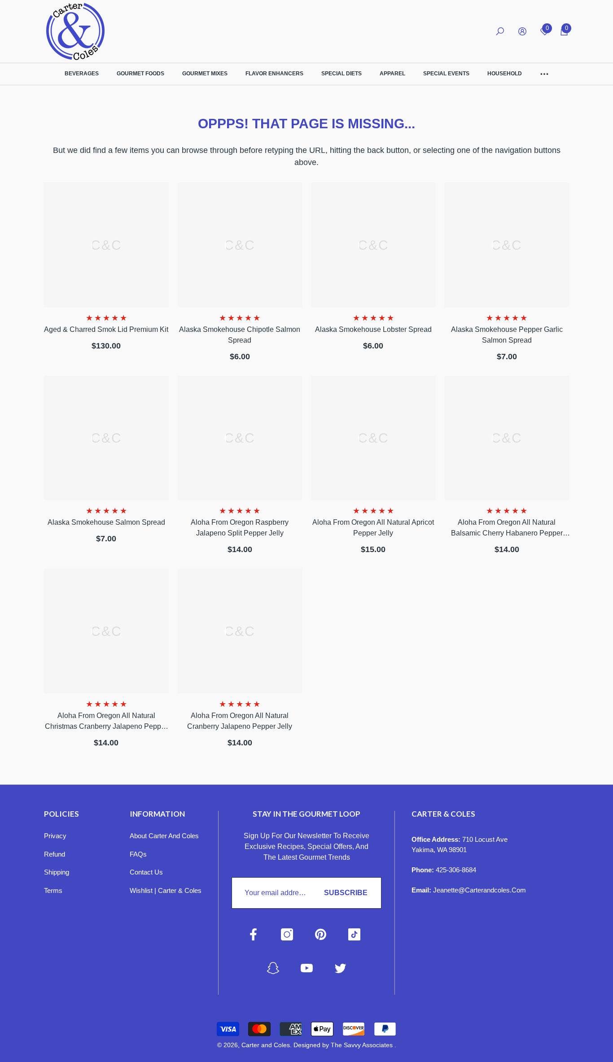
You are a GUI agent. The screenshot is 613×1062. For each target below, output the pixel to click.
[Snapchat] (273, 968)
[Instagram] (287, 934)
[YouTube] (307, 968)
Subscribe (346, 893)
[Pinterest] (320, 934)
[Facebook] (253, 934)
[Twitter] (340, 968)
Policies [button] (61, 813)
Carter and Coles (265, 1045)
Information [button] (157, 813)
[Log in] (522, 31)
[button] (500, 31)
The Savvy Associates (362, 1045)
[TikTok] (354, 934)
